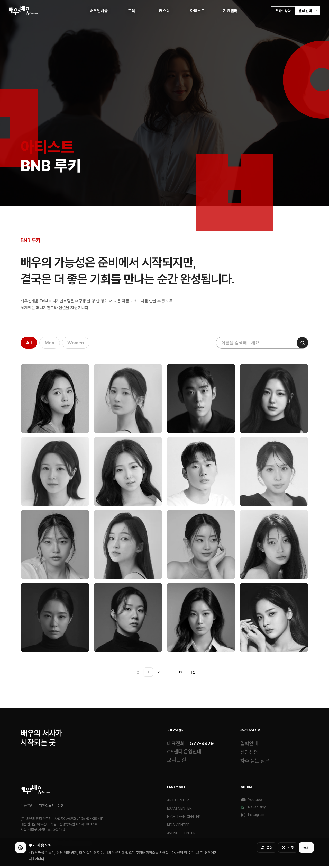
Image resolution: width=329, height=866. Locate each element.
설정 (270, 847)
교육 (131, 10)
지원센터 (230, 10)
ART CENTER (178, 800)
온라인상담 (283, 11)
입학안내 (249, 743)
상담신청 (249, 752)
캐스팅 (164, 10)
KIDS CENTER (178, 825)
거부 (291, 847)
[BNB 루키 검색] (302, 343)
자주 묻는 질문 (254, 761)
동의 (306, 847)
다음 (192, 672)
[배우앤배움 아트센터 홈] (35, 789)
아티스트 (197, 10)
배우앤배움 (99, 10)
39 (180, 672)
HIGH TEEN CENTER (183, 817)
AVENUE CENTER (181, 833)
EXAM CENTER (179, 808)
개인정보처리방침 (51, 805)
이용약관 (27, 805)
